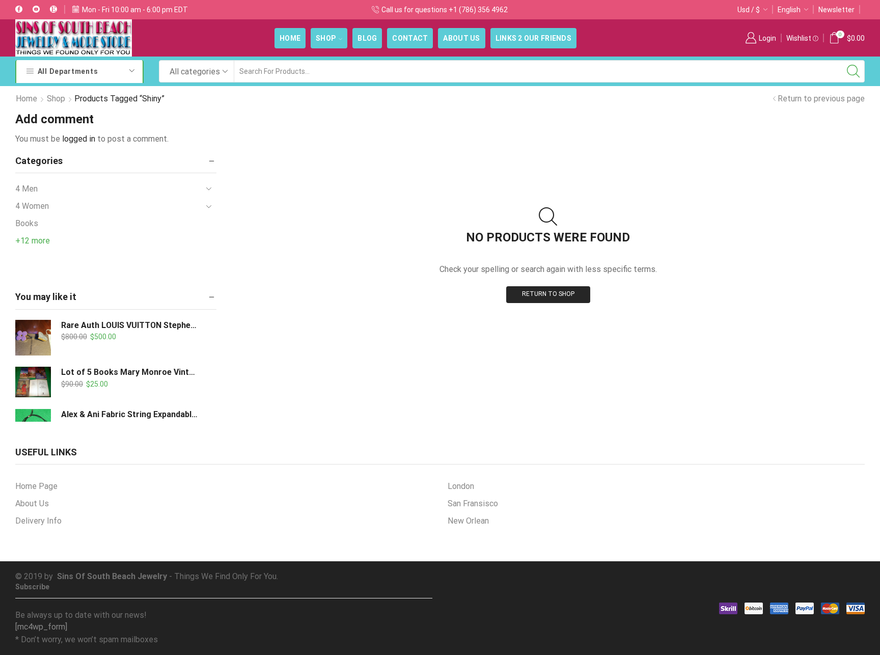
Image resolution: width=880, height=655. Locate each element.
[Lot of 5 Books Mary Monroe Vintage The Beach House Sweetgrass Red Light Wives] (33, 382)
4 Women (32, 206)
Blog (367, 38)
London (461, 486)
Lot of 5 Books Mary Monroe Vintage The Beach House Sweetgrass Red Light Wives (130, 372)
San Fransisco (473, 503)
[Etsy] (53, 10)
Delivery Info (38, 521)
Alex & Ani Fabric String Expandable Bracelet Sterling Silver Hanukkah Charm (130, 414)
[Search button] (853, 71)
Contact (410, 38)
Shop (326, 38)
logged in (78, 139)
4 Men (26, 189)
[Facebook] (18, 10)
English (789, 10)
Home (290, 38)
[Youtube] (36, 10)
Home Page (36, 486)
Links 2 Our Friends (533, 38)
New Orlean (468, 521)
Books (26, 223)
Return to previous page (821, 98)
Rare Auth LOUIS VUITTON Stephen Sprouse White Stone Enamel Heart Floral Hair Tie (130, 325)
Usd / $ (748, 10)
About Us (461, 38)
